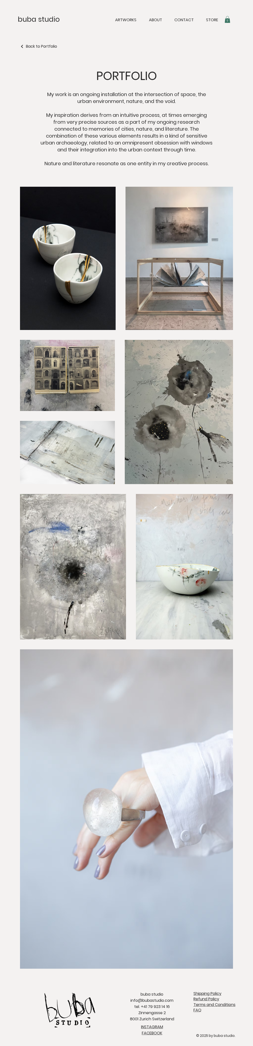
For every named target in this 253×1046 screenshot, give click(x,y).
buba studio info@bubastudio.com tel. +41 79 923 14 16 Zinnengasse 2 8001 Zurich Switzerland (152, 1006)
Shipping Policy (207, 993)
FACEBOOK (152, 1033)
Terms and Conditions (214, 1004)
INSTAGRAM (152, 1027)
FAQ (197, 1010)
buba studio (39, 19)
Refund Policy (206, 999)
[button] (227, 19)
